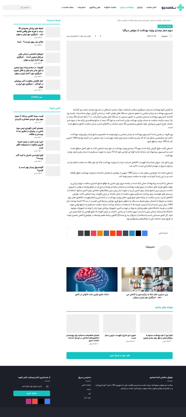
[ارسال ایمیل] (160, 36)
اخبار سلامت (151, 7)
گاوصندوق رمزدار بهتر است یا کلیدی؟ (31, 169)
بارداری (140, 7)
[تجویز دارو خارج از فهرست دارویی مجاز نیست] (119, 323)
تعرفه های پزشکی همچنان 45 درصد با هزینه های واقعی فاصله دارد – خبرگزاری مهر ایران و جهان (29, 31)
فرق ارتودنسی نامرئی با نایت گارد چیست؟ (29, 157)
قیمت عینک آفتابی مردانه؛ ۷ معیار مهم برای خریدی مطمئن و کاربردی (29, 118)
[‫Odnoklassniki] (100, 233)
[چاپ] (80, 233)
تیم (90, 393)
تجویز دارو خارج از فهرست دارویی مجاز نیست (120, 336)
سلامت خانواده (110, 7)
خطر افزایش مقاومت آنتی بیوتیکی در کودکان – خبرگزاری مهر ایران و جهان (28, 84)
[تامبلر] (125, 233)
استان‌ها (82, 7)
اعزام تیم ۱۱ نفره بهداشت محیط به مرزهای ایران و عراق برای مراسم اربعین (158, 336)
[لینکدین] (132, 233)
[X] (138, 233)
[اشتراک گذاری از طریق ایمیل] (87, 233)
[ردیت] (112, 233)
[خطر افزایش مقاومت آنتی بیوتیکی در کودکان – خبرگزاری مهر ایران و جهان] (52, 85)
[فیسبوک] (144, 233)
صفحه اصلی (166, 20)
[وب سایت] (153, 251)
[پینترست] (119, 233)
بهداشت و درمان (126, 7)
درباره (89, 389)
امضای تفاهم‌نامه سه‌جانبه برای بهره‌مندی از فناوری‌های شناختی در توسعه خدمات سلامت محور (82, 338)
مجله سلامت (68, 7)
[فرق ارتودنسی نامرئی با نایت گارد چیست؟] (52, 159)
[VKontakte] (106, 233)
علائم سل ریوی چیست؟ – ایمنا (30, 42)
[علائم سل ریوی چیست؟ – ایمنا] (52, 46)
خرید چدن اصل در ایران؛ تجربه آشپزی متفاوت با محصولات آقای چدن (29, 144)
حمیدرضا (165, 36)
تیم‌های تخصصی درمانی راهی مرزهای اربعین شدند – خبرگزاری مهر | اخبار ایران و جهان (30, 57)
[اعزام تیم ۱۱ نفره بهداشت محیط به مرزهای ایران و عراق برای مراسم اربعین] (156, 323)
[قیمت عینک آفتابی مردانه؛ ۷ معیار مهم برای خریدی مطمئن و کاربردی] (52, 120)
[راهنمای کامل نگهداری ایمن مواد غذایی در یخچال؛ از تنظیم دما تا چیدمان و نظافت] (52, 132)
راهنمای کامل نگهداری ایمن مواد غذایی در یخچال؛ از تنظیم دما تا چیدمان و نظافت (29, 131)
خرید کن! (87, 397)
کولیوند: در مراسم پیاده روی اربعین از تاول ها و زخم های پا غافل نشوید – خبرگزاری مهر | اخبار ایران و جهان (28, 70)
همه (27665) (36, 97)
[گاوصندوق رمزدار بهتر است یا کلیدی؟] (52, 171)
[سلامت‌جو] (172, 7)
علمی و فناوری (94, 7)
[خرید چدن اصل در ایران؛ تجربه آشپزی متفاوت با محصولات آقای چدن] (52, 145)
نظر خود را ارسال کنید (119, 355)
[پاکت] (93, 233)
